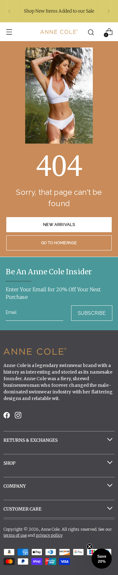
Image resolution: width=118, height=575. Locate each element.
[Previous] (9, 11)
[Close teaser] (90, 547)
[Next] (108, 11)
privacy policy (49, 535)
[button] (102, 559)
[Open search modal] (90, 31)
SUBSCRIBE (92, 313)
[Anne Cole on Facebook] (7, 417)
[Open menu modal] (9, 31)
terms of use (15, 535)
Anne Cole (50, 529)
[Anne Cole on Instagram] (18, 417)
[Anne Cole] (59, 32)
